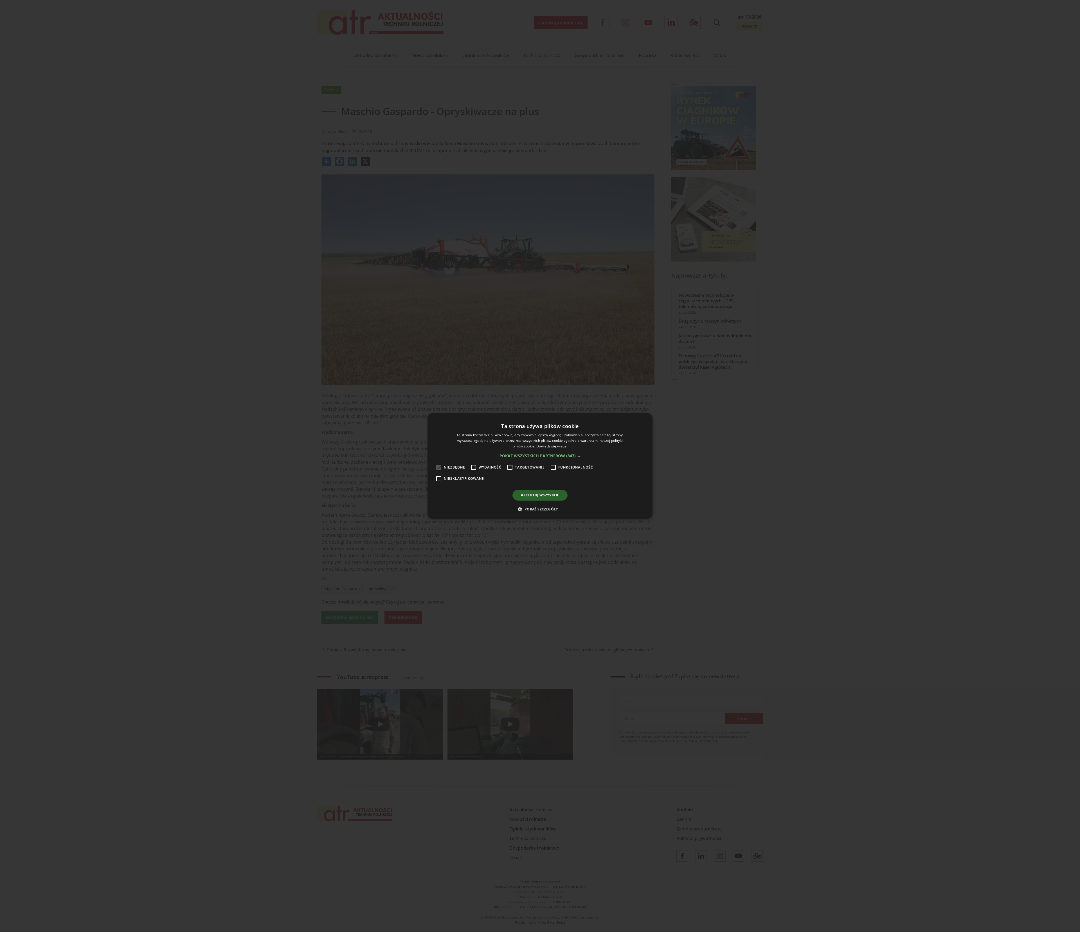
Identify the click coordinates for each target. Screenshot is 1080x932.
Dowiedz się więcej (551, 446)
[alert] (540, 466)
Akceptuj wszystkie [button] (540, 495)
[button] (540, 455)
